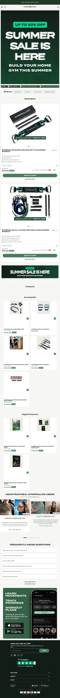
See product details (30, 179)
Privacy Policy (31, 689)
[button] (28, 226)
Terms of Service (22, 689)
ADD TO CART (30, 175)
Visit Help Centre (30, 584)
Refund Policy (39, 689)
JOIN (44, 651)
